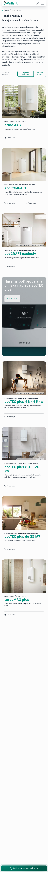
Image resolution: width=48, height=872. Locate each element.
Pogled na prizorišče (25, 74)
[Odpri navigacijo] (42, 3)
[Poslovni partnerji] (37, 3)
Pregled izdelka (40, 74)
